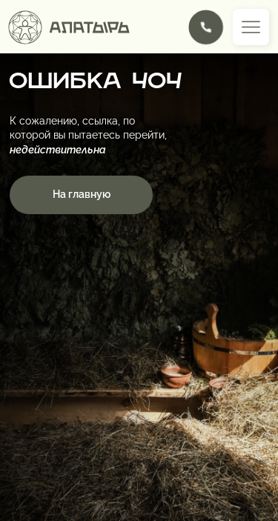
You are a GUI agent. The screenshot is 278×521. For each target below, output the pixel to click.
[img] (206, 27)
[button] (251, 27)
